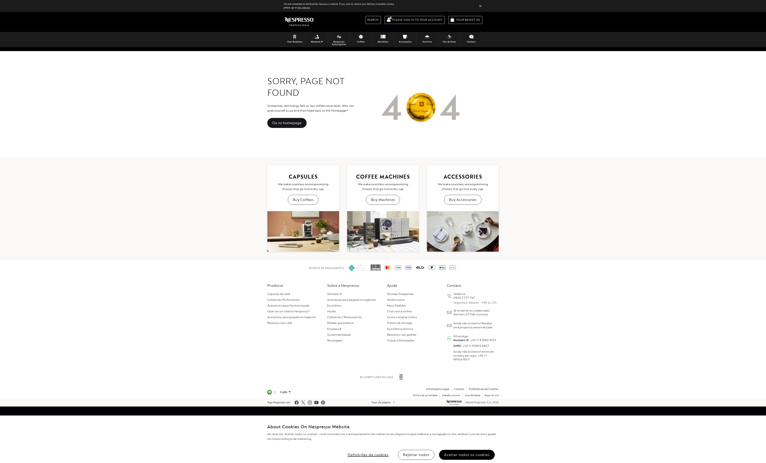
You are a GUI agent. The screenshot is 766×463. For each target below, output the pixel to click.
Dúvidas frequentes (400, 294)
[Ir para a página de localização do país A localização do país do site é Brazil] (269, 392)
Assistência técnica (400, 329)
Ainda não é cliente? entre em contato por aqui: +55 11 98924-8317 (473, 355)
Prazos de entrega (399, 323)
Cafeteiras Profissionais (283, 300)
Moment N (334, 294)
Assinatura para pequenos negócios (291, 317)
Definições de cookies (368, 454)
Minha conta (396, 300)
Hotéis (331, 311)
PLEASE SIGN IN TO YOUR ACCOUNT (417, 20)
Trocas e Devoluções (401, 340)
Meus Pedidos (396, 306)
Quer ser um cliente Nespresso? (288, 311)
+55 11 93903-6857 (471, 346)
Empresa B (334, 329)
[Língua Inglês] (285, 392)
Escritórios (334, 306)
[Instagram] (310, 403)
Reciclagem (335, 340)
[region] (383, 439)
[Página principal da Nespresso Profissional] (454, 403)
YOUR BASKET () (469, 20)
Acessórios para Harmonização (288, 306)
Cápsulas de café (278, 294)
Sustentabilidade (338, 335)
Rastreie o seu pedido (401, 335)
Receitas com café (279, 323)
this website (304, 7)
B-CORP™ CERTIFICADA (376, 377)
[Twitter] (303, 403)
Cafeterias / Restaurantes (344, 317)
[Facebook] (296, 403)
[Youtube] (316, 403)
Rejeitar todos (416, 454)
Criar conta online (399, 311)
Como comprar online (402, 317)
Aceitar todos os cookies (467, 454)
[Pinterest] (323, 403)
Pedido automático (340, 323)
